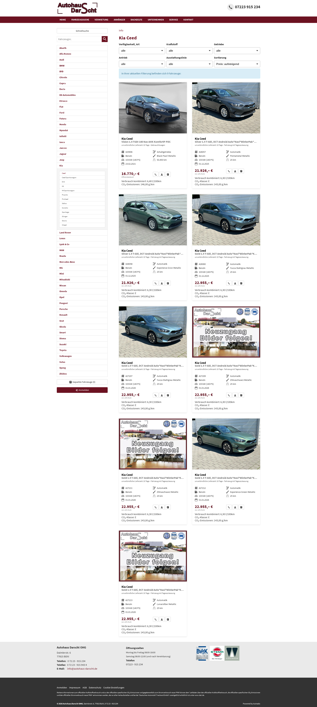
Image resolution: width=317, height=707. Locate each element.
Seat (61, 320)
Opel (61, 297)
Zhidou (63, 373)
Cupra (62, 83)
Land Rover (65, 232)
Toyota (62, 350)
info (121, 30)
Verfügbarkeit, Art (129, 44)
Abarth (62, 48)
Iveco (62, 142)
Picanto (65, 195)
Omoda (63, 291)
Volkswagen (65, 356)
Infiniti (62, 136)
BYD (61, 71)
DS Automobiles (67, 95)
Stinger (65, 216)
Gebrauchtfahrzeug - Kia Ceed (153, 135)
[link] (155, 174)
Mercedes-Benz (67, 261)
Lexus (62, 238)
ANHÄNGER (119, 19)
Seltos (64, 203)
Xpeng (62, 367)
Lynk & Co (64, 244)
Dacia (62, 89)
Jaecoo (63, 147)
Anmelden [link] (84, 390)
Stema (62, 338)
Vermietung (101, 19)
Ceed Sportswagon (69, 177)
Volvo (62, 362)
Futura (62, 118)
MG (61, 267)
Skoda (62, 326)
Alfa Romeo (65, 53)
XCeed (64, 225)
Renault (63, 314)
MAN (61, 250)
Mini (61, 273)
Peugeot (63, 303)
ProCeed (65, 199)
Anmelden (62, 687)
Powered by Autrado (251, 703)
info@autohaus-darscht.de (82, 668)
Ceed (64, 173)
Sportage (65, 212)
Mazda (62, 255)
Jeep (61, 159)
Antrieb (123, 57)
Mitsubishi (64, 279)
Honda (62, 124)
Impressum (74, 687)
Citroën (63, 77)
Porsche (63, 309)
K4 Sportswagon (68, 190)
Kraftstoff (172, 44)
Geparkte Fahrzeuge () (83, 381)
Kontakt (188, 19)
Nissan (62, 285)
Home (63, 19)
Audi (61, 59)
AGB (85, 687)
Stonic (64, 221)
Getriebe (219, 44)
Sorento (65, 208)
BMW (61, 65)
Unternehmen (156, 19)
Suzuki (62, 344)
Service (173, 19)
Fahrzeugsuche (80, 19)
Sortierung (220, 57)
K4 (63, 186)
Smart (62, 332)
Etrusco (63, 100)
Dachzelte (136, 19)
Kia (61, 165)
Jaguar (62, 153)
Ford (61, 112)
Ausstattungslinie (176, 57)
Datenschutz (95, 687)
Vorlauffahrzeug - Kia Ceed (226, 135)
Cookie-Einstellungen (113, 687)
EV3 (63, 182)
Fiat (61, 106)
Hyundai (63, 130)
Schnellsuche (82, 30)
